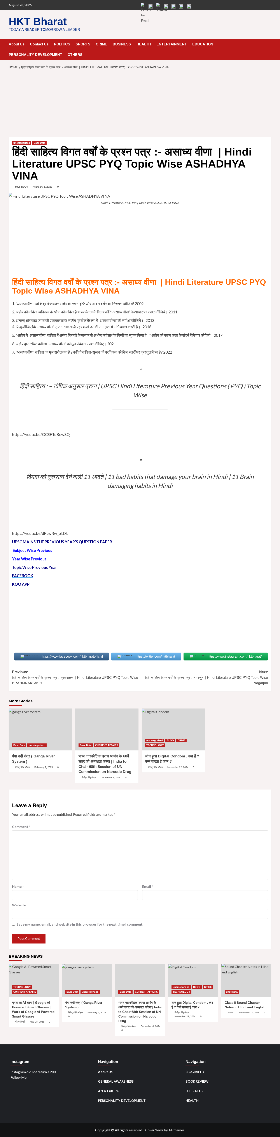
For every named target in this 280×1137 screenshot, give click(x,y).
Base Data (39, 143)
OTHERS (75, 55)
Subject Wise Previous (32, 550)
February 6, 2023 (42, 186)
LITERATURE (195, 1091)
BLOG (170, 740)
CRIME (101, 44)
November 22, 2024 (177, 767)
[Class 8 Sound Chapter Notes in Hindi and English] (246, 980)
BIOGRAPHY (195, 1072)
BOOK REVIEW (197, 1081)
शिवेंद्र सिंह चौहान (22, 767)
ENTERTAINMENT (171, 44)
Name (18, 886)
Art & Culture (108, 1091)
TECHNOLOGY (155, 745)
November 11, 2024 (249, 1012)
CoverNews (154, 1130)
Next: (206, 677)
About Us (16, 44)
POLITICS (62, 44)
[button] (268, 44)
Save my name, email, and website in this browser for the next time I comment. (80, 924)
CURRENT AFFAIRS (106, 745)
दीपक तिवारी (20, 1021)
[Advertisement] (140, 104)
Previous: (75, 677)
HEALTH (143, 44)
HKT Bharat (38, 21)
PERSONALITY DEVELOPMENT (35, 55)
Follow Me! (19, 1077)
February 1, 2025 (43, 767)
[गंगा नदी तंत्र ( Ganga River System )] (40, 729)
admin (231, 1012)
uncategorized (21, 143)
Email (147, 886)
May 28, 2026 (37, 1021)
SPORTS (83, 44)
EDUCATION (202, 44)
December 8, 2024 (111, 777)
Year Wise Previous (29, 558)
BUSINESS (122, 44)
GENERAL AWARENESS (115, 1081)
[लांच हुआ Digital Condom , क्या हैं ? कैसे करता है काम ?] (173, 729)
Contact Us (39, 44)
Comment (21, 826)
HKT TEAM (21, 186)
